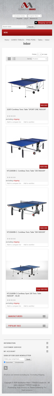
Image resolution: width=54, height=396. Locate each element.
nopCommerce (22, 387)
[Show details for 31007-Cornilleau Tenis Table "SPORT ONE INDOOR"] (27, 86)
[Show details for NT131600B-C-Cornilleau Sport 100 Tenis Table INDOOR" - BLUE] (27, 270)
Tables (40, 40)
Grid (9, 58)
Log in (26, 18)
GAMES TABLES (17, 40)
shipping (16, 119)
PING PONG (31, 40)
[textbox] (14, 26)
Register (19, 18)
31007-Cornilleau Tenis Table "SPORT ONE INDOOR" (26, 109)
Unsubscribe (19, 362)
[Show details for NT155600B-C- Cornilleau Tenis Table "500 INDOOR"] (27, 209)
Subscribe (9, 362)
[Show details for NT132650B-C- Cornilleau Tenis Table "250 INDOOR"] (27, 147)
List (14, 58)
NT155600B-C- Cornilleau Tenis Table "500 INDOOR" (26, 232)
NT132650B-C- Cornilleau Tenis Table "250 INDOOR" (26, 171)
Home (7, 40)
